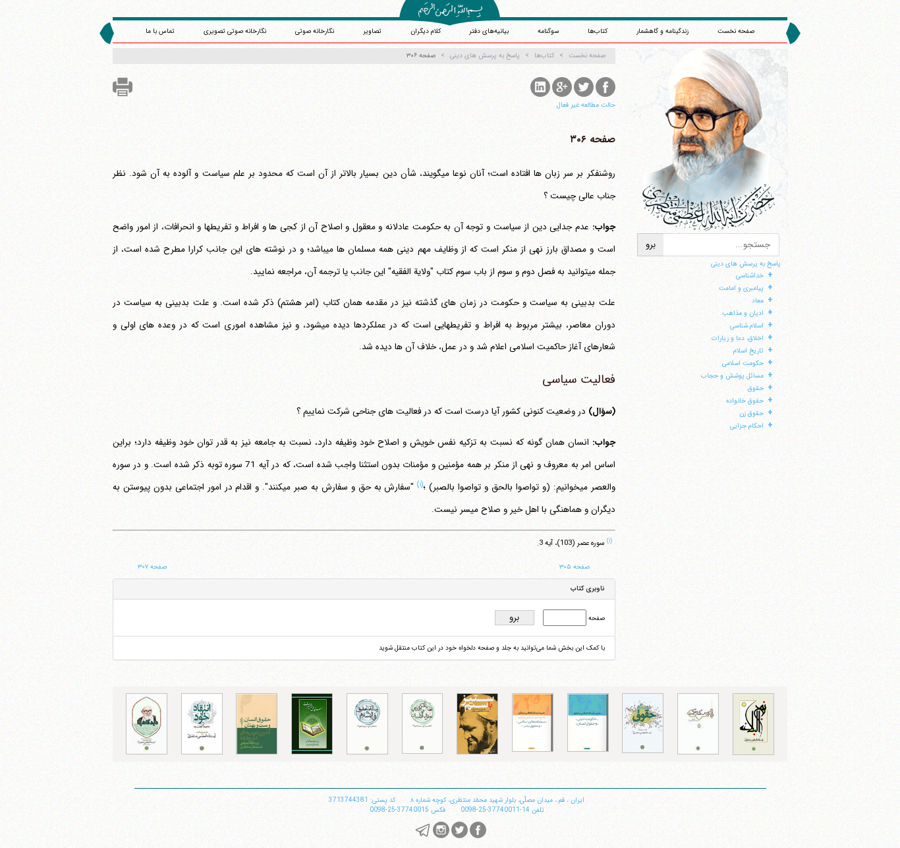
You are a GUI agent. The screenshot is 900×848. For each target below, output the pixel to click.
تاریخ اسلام (748, 351)
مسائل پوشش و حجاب (732, 376)
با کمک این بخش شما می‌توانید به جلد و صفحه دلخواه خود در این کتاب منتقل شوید (492, 648)
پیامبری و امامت (741, 288)
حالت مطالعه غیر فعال (586, 105)
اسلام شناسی (747, 326)
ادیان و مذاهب (743, 313)
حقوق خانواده (745, 401)
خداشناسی (750, 276)
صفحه (595, 618)
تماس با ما (160, 31)
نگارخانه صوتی (314, 31)
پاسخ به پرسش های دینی (746, 264)
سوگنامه (548, 31)
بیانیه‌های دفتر (489, 31)
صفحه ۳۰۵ (574, 567)
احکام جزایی (747, 426)
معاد (758, 301)
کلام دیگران (425, 31)
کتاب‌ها (597, 31)
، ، (497, 800)
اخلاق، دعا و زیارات (738, 338)
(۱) (420, 484)
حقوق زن (751, 413)
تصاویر (372, 31)
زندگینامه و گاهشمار (662, 31)
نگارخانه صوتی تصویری (235, 31)
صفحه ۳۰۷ (152, 567)
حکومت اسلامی (743, 363)
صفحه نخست (735, 31)
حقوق (756, 388)
